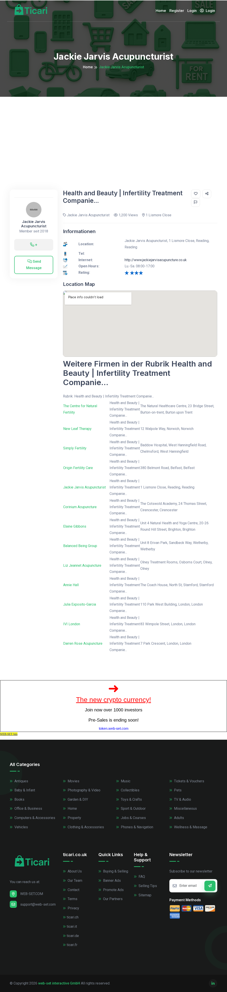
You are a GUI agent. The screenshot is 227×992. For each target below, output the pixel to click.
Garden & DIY (77, 799)
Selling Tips (147, 886)
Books (19, 799)
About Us (74, 871)
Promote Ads (113, 890)
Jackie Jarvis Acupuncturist (33, 224)
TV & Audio (182, 799)
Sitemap (144, 895)
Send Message (33, 264)
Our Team (74, 880)
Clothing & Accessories (85, 827)
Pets (177, 790)
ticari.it (72, 926)
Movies (73, 781)
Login (192, 10)
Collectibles (129, 790)
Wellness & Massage (190, 827)
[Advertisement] (113, 130)
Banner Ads (111, 880)
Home (161, 10)
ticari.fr (72, 945)
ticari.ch (72, 917)
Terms (72, 899)
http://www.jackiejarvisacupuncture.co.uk (156, 260)
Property (74, 818)
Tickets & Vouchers (188, 781)
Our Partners (112, 899)
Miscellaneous (185, 808)
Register (176, 10)
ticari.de (73, 936)
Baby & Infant (24, 790)
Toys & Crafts (131, 799)
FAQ (141, 876)
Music (125, 781)
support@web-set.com (38, 904)
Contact (73, 890)
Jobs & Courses (133, 818)
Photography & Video (83, 790)
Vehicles (21, 827)
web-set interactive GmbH (59, 983)
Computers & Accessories (34, 818)
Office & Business (28, 808)
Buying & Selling (115, 871)
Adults (178, 818)
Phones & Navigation (136, 827)
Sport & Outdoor (133, 808)
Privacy (73, 908)
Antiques (21, 781)
